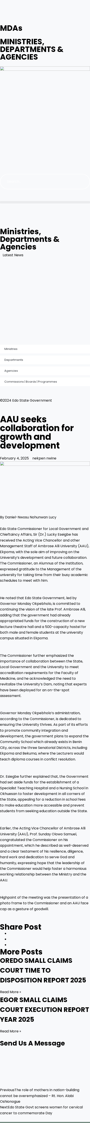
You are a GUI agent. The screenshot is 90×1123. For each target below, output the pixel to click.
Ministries (10, 349)
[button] (45, 202)
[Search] (82, 181)
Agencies (11, 371)
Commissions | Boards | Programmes (30, 382)
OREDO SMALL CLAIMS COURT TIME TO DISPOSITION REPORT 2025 (43, 970)
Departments (13, 360)
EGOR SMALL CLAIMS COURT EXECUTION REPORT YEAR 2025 (44, 1009)
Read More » (10, 991)
